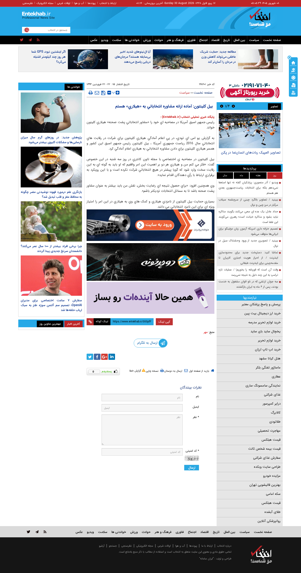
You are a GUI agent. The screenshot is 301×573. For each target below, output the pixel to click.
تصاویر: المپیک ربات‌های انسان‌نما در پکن (251, 152)
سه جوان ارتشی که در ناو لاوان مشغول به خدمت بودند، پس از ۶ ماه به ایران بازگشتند (248, 284)
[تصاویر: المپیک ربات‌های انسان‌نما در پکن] (249, 130)
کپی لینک (164, 321)
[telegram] (30, 40)
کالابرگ (276, 412)
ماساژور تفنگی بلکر (268, 367)
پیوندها (92, 3)
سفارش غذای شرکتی (267, 457)
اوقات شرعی (63, 3)
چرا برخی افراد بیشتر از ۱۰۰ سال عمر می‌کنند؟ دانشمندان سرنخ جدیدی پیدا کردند (51, 248)
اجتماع (203, 40)
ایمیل (196, 407)
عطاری (276, 376)
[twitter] (21, 40)
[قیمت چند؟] (293, 70)
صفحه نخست (272, 40)
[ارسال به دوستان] (97, 92)
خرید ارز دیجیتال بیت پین (262, 313)
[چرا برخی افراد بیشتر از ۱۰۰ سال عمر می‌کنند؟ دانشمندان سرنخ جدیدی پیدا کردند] (51, 221)
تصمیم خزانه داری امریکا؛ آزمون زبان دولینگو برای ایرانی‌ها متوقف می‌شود (248, 231)
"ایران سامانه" (206, 558)
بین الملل (239, 40)
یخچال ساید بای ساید (266, 331)
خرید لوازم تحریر (269, 340)
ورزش (147, 40)
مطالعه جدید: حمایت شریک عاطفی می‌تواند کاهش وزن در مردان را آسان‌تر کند (218, 56)
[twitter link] (28, 531)
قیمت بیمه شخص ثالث (264, 448)
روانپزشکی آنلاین (269, 521)
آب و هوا (79, 3)
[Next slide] (221, 106)
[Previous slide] (233, 106)
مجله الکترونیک (45, 3)
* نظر (196, 417)
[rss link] (45, 531)
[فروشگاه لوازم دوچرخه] (150, 262)
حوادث (158, 40)
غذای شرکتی (272, 394)
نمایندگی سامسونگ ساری (263, 385)
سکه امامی (273, 494)
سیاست (254, 40)
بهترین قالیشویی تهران (265, 485)
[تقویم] (293, 84)
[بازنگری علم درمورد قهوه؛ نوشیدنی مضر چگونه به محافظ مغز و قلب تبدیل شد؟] (51, 167)
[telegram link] (37, 531)
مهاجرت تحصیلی (269, 430)
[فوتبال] (293, 77)
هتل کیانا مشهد (270, 358)
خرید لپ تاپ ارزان (268, 349)
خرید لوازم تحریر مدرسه (264, 322)
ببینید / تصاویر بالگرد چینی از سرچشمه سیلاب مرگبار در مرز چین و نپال (248, 202)
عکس (93, 40)
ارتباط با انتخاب (107, 3)
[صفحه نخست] (293, 62)
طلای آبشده (272, 512)
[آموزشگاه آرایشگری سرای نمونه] (150, 298)
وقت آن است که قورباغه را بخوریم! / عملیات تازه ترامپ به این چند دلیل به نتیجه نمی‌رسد (248, 272)
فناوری (191, 40)
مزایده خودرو (272, 476)
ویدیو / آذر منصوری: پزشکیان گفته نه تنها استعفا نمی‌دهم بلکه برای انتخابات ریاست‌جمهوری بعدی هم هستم (248, 187)
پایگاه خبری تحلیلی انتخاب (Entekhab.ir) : (187, 117)
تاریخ (226, 40)
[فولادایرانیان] (150, 225)
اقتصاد (215, 40)
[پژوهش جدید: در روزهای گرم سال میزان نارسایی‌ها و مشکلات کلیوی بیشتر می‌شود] (51, 112)
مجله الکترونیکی (144, 546)
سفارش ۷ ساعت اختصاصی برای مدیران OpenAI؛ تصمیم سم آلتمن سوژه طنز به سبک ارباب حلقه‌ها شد (51, 305)
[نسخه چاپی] (91, 92)
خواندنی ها (132, 40)
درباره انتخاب (224, 546)
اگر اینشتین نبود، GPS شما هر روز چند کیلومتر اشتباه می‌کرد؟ (49, 56)
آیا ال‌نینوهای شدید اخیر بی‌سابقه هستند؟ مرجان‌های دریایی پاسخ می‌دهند (133, 56)
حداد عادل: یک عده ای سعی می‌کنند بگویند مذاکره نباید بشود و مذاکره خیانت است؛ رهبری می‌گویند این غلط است (248, 216)
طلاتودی (275, 421)
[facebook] (97, 357)
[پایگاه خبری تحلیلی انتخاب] (263, 20)
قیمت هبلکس (271, 439)
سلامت (116, 40)
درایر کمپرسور (272, 403)
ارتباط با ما (207, 546)
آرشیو (101, 546)
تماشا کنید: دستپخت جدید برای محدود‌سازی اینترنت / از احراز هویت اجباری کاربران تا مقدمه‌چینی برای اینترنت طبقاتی (248, 257)
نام (197, 396)
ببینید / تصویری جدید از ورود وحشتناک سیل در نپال (248, 243)
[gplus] (104, 357)
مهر (206, 332)
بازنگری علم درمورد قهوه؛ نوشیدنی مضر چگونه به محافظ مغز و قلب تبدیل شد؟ (51, 194)
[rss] (38, 40)
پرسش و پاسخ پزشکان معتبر (261, 304)
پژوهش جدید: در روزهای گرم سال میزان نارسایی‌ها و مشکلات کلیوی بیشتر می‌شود (51, 140)
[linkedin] (111, 357)
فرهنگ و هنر (175, 40)
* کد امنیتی (192, 451)
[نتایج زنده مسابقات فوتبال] (293, 92)
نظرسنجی (27, 3)
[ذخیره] (103, 92)
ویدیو (104, 40)
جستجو (113, 546)
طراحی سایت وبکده (267, 466)
